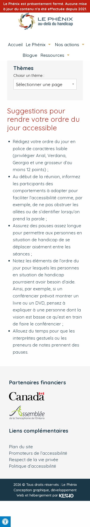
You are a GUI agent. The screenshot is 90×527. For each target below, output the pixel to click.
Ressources (52, 55)
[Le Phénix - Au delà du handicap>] (45, 21)
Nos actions (67, 44)
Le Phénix (35, 44)
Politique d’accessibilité (32, 466)
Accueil (15, 44)
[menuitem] (14, 44)
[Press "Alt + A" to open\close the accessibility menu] (5, 521)
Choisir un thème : (28, 75)
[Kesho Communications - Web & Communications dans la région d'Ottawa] (66, 495)
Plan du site (21, 446)
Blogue (30, 55)
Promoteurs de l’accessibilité (38, 453)
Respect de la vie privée (33, 459)
